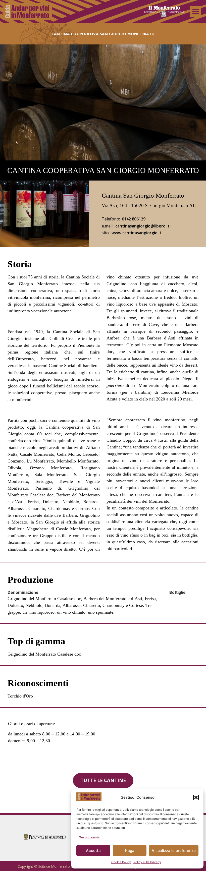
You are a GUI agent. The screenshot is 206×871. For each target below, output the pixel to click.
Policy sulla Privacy (147, 862)
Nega (129, 850)
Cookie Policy (121, 862)
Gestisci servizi (89, 837)
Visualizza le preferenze (174, 850)
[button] (195, 797)
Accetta (93, 850)
